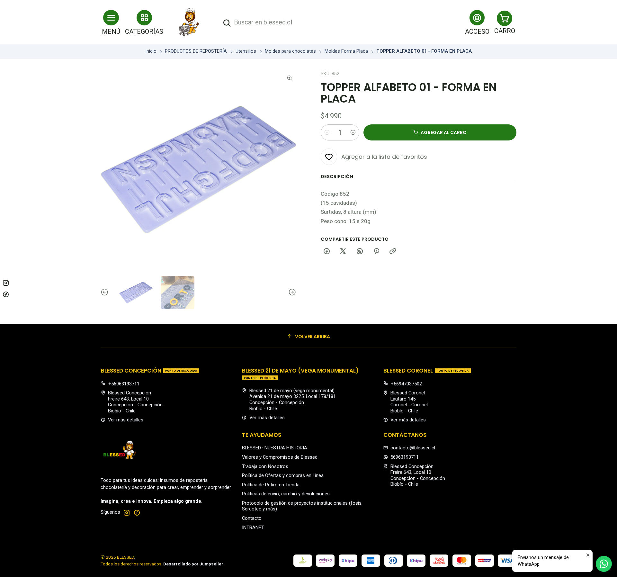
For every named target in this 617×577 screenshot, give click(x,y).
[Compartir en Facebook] (326, 252)
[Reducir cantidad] (327, 132)
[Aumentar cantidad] (353, 132)
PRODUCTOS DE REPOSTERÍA (196, 51)
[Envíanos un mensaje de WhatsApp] (604, 564)
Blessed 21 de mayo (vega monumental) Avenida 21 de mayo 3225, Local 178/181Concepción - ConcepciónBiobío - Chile (292, 399)
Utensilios (246, 51)
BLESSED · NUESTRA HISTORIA (274, 448)
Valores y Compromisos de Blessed (279, 457)
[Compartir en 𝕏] (343, 252)
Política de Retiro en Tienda (271, 485)
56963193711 (404, 457)
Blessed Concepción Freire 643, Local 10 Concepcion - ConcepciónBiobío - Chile (135, 402)
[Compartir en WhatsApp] (360, 252)
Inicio (150, 51)
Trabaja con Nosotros (265, 466)
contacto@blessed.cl (412, 448)
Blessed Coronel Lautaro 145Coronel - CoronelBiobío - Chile (409, 402)
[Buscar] (226, 23)
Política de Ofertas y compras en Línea (283, 475)
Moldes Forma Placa (346, 51)
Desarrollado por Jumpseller (193, 563)
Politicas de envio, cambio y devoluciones (286, 494)
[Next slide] (291, 292)
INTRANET (253, 527)
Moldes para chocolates (290, 51)
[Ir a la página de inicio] (189, 22)
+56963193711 (123, 384)
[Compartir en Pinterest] (376, 252)
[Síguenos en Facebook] (136, 512)
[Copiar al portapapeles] (393, 252)
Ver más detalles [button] (125, 420)
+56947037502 (406, 384)
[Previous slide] (105, 292)
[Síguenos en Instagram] (126, 512)
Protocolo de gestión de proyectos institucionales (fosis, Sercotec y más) (302, 506)
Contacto (252, 518)
